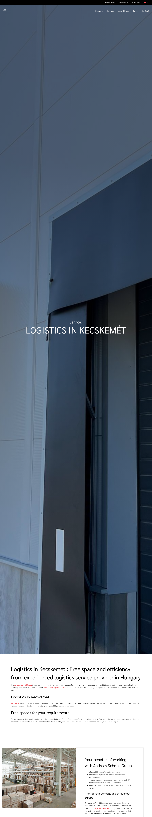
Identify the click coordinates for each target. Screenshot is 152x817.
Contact (145, 11)
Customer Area (123, 2)
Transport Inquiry (109, 2)
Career (135, 11)
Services (110, 11)
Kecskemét (15, 703)
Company (99, 11)
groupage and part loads (99, 808)
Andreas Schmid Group (23, 685)
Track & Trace (135, 2)
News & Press (123, 11)
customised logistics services (55, 687)
